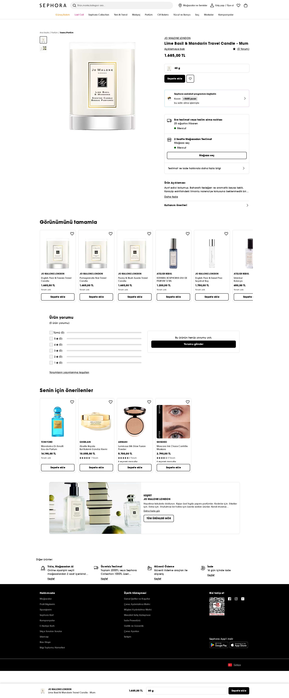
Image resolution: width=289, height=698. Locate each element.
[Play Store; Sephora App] (218, 645)
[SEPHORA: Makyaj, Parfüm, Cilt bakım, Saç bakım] (53, 5)
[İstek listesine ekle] (72, 233)
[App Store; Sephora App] (238, 645)
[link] (193, 344)
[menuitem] (192, 5)
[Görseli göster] (43, 39)
